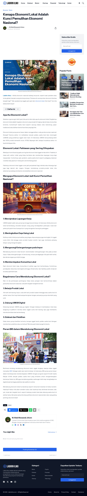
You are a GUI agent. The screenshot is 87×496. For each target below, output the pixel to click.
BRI (11, 371)
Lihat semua (51, 432)
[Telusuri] (82, 3)
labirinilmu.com (12, 492)
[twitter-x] (20, 425)
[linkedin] (23, 425)
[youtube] (11, 482)
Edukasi (30, 3)
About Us (56, 492)
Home (23, 3)
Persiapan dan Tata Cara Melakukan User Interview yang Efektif (77, 113)
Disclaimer (81, 492)
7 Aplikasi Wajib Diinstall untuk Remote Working (75, 95)
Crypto (47, 469)
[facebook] (15, 425)
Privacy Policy (65, 492)
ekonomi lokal (40, 101)
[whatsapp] (12, 425)
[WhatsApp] (30, 410)
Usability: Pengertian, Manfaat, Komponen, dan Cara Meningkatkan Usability (77, 104)
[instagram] (18, 425)
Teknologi (61, 3)
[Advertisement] (30, 44)
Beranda (5, 10)
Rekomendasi (49, 475)
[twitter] (7, 482)
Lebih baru (7, 455)
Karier (69, 3)
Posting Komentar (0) (30, 449)
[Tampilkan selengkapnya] (38, 410)
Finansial (53, 3)
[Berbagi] (55, 28)
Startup (45, 3)
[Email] (34, 410)
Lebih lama (52, 455)
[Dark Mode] (78, 3)
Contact (73, 492)
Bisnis (37, 3)
